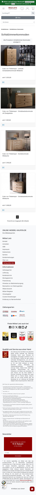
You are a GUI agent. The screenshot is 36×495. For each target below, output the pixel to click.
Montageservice (8, 278)
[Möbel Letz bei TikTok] (26, 327)
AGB (4, 247)
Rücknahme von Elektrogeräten (12, 286)
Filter (19, 17)
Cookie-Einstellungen (9, 297)
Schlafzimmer (4, 29)
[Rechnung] (23, 316)
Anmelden (6, 244)
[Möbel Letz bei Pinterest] (20, 327)
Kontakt (5, 241)
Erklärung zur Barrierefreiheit (12, 299)
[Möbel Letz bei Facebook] (10, 327)
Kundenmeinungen (8, 257)
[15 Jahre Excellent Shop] (5, 336)
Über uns (5, 260)
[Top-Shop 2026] (22, 336)
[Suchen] (33, 13)
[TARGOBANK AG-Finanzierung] (7, 316)
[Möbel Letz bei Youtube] (23, 327)
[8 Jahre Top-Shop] (30, 336)
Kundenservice (7, 275)
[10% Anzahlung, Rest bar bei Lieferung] (15, 312)
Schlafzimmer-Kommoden (16, 29)
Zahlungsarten (7, 270)
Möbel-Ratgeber (8, 291)
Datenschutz (6, 252)
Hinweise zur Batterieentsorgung (13, 283)
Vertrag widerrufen (8, 263)
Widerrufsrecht (7, 289)
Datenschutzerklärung (25, 480)
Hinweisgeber (7, 294)
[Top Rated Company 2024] (14, 336)
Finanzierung (7, 281)
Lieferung (5, 272)
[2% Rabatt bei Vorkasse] (7, 312)
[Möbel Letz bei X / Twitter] (16, 327)
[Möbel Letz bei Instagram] (13, 327)
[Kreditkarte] (15, 316)
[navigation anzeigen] (3, 8)
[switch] (3, 487)
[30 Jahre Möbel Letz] (5, 354)
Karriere (5, 255)
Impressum (6, 249)
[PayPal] (23, 312)
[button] (22, 8)
